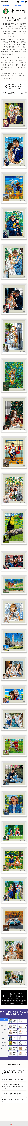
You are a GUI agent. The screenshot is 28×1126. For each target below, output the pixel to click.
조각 (2, 1049)
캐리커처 (3, 1045)
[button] (18, 2)
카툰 (2, 1022)
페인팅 (2, 1039)
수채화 (2, 1035)
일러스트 (3, 1026)
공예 (2, 1052)
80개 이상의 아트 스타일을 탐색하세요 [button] (13, 5)
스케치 (2, 1032)
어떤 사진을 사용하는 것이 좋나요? (11, 1094)
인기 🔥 (3, 1019)
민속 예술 (3, 1042)
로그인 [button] (23, 1)
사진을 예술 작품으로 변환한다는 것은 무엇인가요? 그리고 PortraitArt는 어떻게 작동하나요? (13, 1086)
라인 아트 (3, 1029)
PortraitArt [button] (4, 2)
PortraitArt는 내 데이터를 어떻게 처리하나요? (13, 1100)
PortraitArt (14, 1123)
